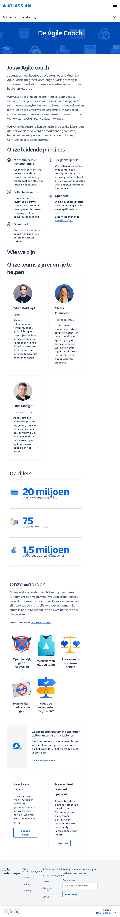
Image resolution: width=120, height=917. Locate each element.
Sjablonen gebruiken (44, 760)
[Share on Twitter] (11, 911)
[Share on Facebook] (6, 911)
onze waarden (41, 622)
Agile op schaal (46, 889)
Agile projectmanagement (33, 870)
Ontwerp (27, 890)
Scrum (25, 877)
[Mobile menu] (115, 5)
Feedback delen (25, 832)
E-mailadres (68, 880)
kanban (26, 884)
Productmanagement (53, 875)
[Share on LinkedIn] (16, 911)
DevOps (46, 896)
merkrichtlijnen (64, 220)
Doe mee (63, 843)
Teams (45, 881)
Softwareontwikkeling (53, 869)
